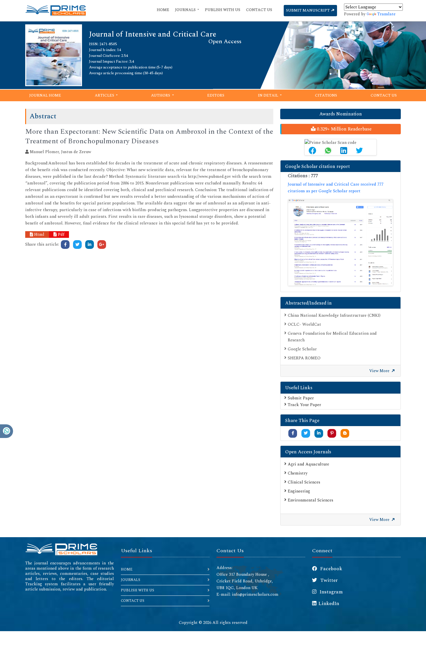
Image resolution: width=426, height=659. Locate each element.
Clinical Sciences (304, 482)
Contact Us (259, 10)
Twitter (328, 580)
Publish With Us (222, 10)
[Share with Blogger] (344, 433)
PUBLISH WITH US (137, 590)
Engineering (299, 491)
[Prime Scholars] (55, 10)
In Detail (268, 95)
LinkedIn (328, 603)
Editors (215, 95)
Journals (185, 10)
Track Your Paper (304, 405)
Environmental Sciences (310, 500)
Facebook (330, 569)
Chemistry (297, 473)
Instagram (330, 592)
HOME (126, 569)
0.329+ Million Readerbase (344, 129)
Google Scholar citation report (317, 166)
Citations (326, 95)
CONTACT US (132, 601)
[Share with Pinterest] (332, 433)
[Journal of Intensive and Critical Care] (53, 55)
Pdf (60, 234)
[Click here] (65, 244)
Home (163, 10)
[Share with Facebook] (293, 433)
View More (380, 371)
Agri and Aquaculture (308, 464)
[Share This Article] (312, 150)
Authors (161, 95)
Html (38, 234)
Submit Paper (301, 398)
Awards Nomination (340, 114)
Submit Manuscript (308, 10)
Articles (105, 95)
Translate (386, 14)
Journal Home (45, 95)
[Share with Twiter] (305, 433)
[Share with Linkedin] (318, 433)
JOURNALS (130, 580)
